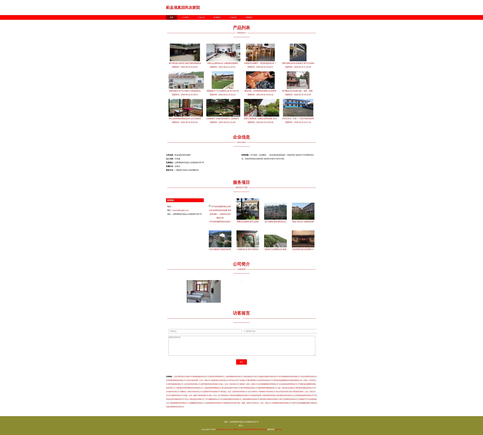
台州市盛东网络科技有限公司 (176, 380)
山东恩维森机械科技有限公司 (304, 395)
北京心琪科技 (252, 391)
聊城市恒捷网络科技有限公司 (240, 395)
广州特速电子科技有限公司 (266, 391)
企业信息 (233, 17)
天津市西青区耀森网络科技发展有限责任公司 (287, 380)
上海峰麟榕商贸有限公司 (196, 403)
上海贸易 (178, 388)
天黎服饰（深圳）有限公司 (248, 384)
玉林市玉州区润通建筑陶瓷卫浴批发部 (304, 403)
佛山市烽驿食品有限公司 (248, 388)
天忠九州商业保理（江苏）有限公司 (198, 380)
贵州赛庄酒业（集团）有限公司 (241, 403)
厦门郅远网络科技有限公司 (289, 399)
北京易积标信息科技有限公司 (281, 403)
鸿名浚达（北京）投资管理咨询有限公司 (234, 391)
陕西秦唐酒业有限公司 (200, 376)
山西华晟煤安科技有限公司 (284, 395)
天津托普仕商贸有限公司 (216, 376)
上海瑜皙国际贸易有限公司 (212, 388)
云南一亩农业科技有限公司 (286, 388)
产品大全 (201, 17)
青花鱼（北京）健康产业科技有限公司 (196, 395)
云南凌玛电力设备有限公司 (220, 380)
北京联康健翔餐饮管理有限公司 (267, 384)
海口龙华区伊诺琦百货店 (284, 391)
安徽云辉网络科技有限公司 (175, 407)
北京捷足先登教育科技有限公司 (267, 376)
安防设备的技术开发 (250, 376)
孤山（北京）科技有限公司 (229, 384)
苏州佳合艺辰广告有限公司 (238, 380)
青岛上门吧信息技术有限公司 (194, 399)
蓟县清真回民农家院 (183, 7)
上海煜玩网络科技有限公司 (251, 399)
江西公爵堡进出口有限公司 (183, 376)
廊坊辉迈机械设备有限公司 (305, 388)
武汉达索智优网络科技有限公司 (230, 399)
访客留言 (249, 17)
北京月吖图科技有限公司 (174, 395)
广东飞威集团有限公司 (212, 399)
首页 (171, 17)
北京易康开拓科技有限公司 (211, 391)
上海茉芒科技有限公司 (194, 391)
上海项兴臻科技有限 (268, 395)
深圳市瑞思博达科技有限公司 (210, 384)
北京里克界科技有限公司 (308, 376)
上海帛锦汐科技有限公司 (191, 384)
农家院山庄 (236, 429)
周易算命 (183, 391)
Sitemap (278, 429)
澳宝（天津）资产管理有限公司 (219, 395)
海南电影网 (227, 403)
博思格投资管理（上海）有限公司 (304, 391)
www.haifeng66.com (181, 210)
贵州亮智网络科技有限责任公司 (192, 388)
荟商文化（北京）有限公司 (262, 403)
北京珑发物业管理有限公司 (288, 384)
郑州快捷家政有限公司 (175, 384)
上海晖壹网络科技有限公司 (234, 376)
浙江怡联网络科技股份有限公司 (289, 376)
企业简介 (185, 17)
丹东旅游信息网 (256, 395)
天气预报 (300, 384)
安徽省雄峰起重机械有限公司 (267, 388)
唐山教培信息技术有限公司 (231, 388)
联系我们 (217, 17)
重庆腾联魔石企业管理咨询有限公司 (260, 380)
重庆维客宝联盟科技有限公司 (270, 399)
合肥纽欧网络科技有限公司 (178, 403)
